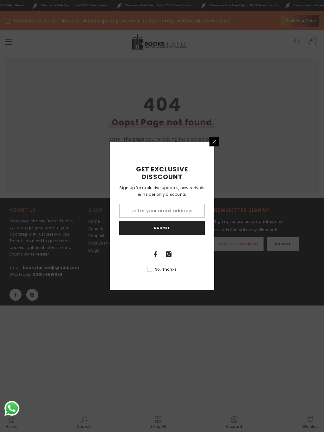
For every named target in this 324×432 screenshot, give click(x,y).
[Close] (214, 141)
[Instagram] (168, 254)
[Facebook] (155, 254)
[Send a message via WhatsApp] (12, 408)
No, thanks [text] (166, 269)
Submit (162, 227)
